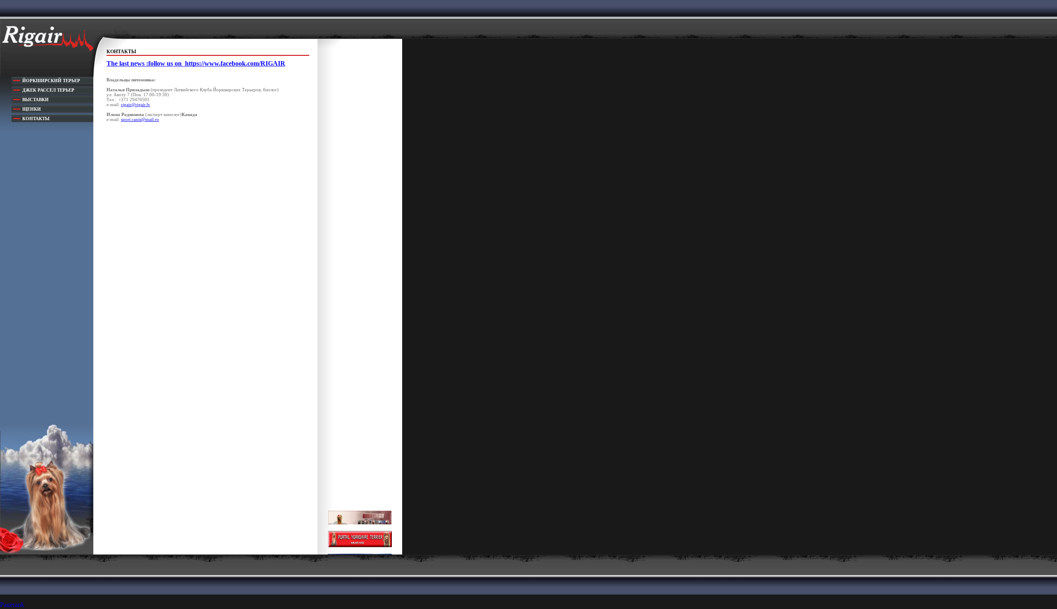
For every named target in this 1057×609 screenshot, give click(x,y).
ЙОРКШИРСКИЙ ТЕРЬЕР (51, 80)
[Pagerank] (16, 605)
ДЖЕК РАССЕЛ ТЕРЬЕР (48, 90)
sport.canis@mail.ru (140, 119)
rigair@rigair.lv (135, 104)
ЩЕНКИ (31, 109)
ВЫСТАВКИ (35, 99)
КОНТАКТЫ (36, 118)
